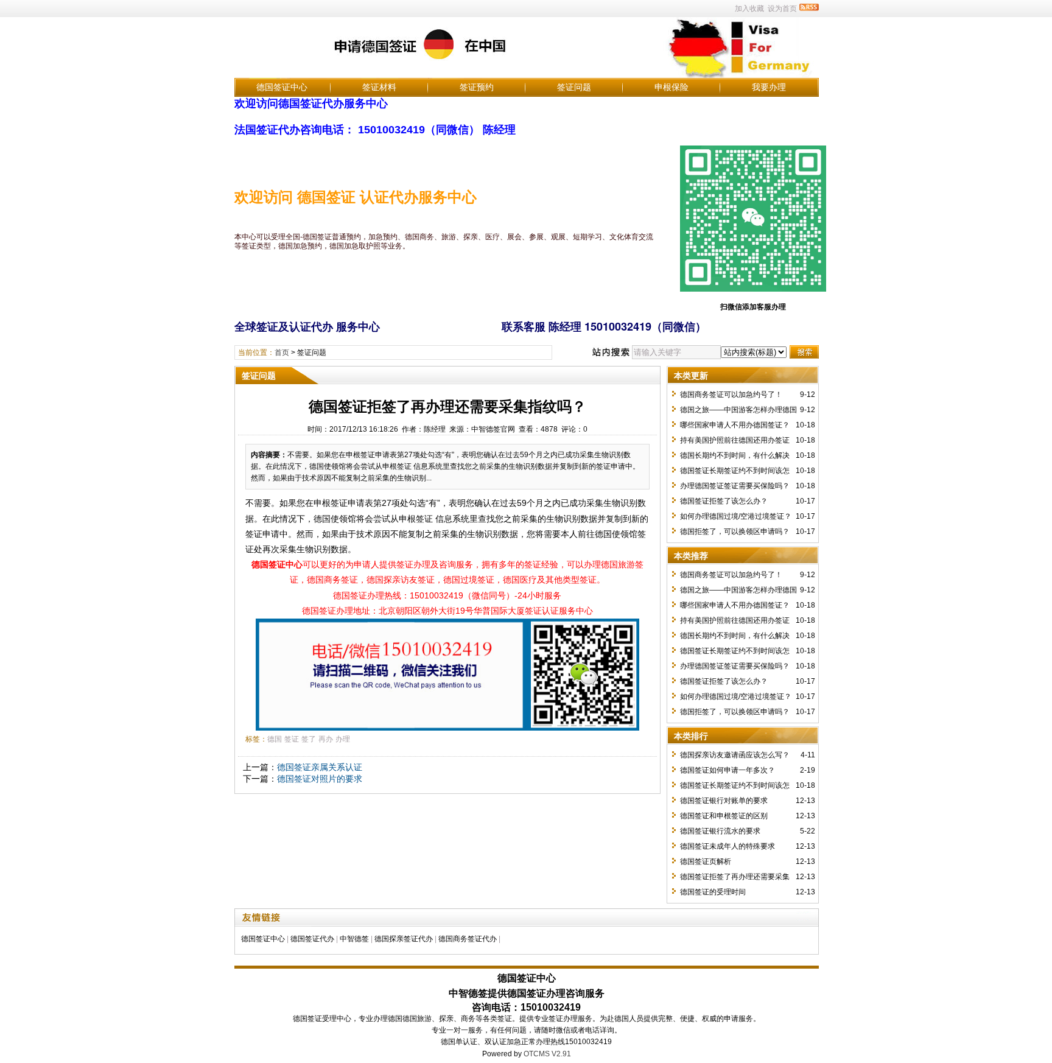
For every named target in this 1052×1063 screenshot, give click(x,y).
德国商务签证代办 (467, 939)
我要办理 (769, 87)
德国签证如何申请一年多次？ (727, 770)
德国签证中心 (281, 87)
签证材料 (379, 87)
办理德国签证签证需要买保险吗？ (735, 486)
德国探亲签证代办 (403, 939)
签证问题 (574, 87)
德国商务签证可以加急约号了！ (731, 394)
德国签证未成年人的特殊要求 (727, 846)
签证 (291, 739)
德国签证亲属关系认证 (319, 767)
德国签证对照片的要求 (319, 779)
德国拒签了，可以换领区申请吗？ (735, 531)
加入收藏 (749, 8)
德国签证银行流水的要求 (720, 831)
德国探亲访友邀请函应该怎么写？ (735, 755)
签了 (308, 739)
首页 (282, 352)
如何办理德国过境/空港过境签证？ (735, 516)
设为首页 (782, 8)
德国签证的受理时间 (713, 892)
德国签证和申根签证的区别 (724, 816)
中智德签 (354, 939)
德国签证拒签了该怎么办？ (724, 501)
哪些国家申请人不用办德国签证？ (735, 425)
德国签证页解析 (705, 861)
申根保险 (671, 87)
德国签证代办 (312, 939)
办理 (342, 739)
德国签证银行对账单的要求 (724, 800)
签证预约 (477, 87)
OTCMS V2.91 (547, 1054)
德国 (274, 739)
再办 (325, 739)
